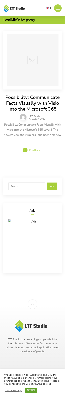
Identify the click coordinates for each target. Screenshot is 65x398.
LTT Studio (34, 116)
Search (51, 186)
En (51, 8)
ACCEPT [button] (31, 390)
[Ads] (32, 243)
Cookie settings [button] (13, 390)
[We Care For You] (15, 8)
